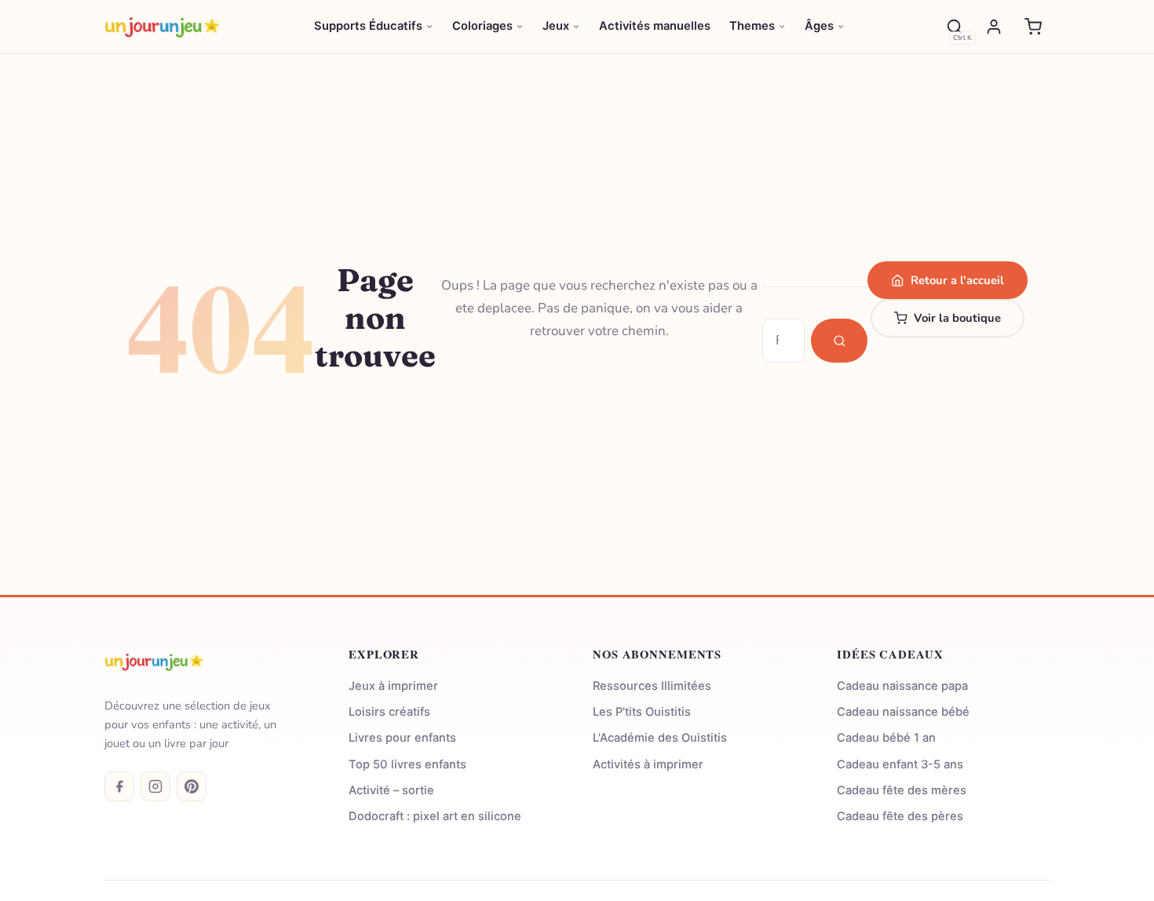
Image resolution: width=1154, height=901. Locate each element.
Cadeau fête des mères (901, 790)
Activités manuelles (654, 26)
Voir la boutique (957, 318)
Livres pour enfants (402, 738)
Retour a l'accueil (957, 280)
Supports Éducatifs (368, 26)
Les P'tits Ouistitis (642, 712)
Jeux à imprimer (393, 686)
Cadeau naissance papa (902, 686)
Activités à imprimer (648, 764)
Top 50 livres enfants (407, 764)
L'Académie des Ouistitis (660, 738)
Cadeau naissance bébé (903, 712)
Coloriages (482, 26)
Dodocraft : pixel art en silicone (435, 816)
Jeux (555, 26)
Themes (752, 26)
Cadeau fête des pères (900, 816)
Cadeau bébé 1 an (886, 738)
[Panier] (1033, 26)
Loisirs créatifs (389, 712)
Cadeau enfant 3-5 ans (900, 764)
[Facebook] (119, 786)
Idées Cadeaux (890, 654)
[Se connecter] (993, 26)
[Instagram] (155, 786)
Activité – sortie (391, 790)
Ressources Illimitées (652, 686)
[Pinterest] (191, 786)
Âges (819, 26)
